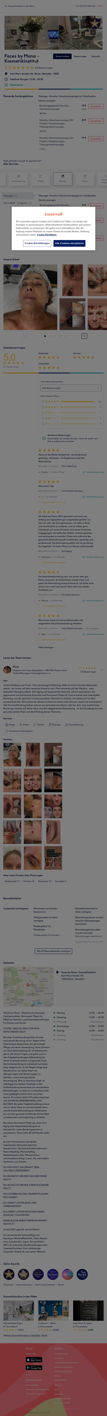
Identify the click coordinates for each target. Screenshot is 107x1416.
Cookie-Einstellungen (37, 243)
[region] (53, 228)
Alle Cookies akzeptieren (69, 243)
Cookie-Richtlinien (47, 235)
